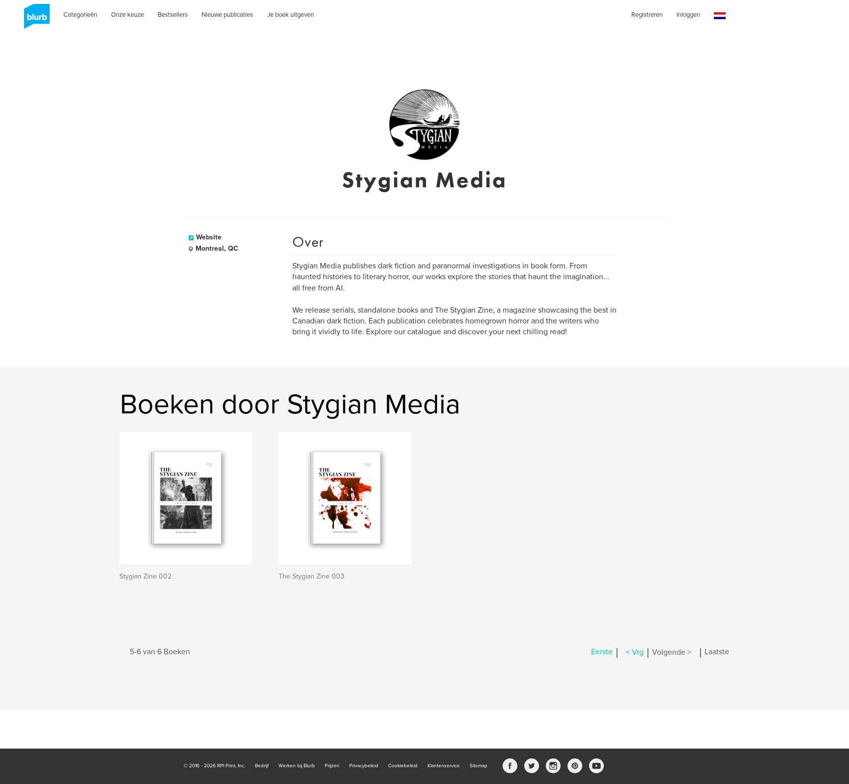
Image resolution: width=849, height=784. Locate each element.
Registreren (647, 15)
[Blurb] (34, 20)
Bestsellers (173, 15)
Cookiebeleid (403, 766)
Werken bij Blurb (297, 766)
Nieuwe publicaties (227, 15)
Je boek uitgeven (290, 15)
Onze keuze (127, 15)
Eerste (602, 652)
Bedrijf (262, 766)
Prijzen (332, 766)
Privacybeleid (363, 766)
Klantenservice (443, 766)
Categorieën (80, 15)
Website (209, 237)
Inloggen (688, 15)
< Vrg (635, 652)
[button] (720, 16)
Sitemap (478, 766)
